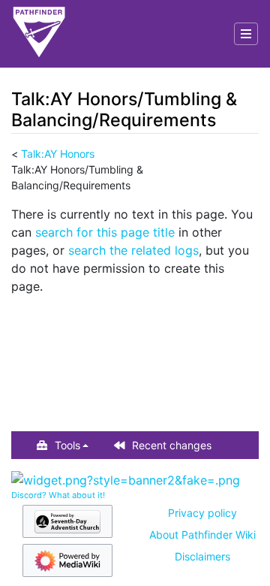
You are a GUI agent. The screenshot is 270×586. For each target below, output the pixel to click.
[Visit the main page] (39, 34)
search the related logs (133, 250)
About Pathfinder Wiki (202, 534)
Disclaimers (202, 556)
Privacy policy (202, 512)
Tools (67, 445)
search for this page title (105, 232)
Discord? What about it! (58, 495)
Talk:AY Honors (57, 153)
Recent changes (172, 445)
